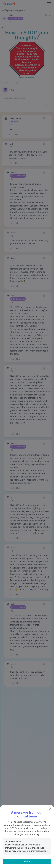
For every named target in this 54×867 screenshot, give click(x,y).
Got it (27, 861)
